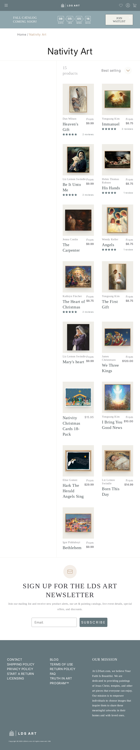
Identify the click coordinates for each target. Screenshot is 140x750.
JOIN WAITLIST (119, 20)
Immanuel (111, 124)
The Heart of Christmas (74, 304)
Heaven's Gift (70, 127)
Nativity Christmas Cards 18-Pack (71, 426)
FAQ (53, 674)
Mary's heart (73, 362)
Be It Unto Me (72, 187)
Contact (14, 659)
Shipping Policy (20, 664)
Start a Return (20, 674)
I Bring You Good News (112, 425)
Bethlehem (72, 547)
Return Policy (62, 669)
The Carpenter (71, 247)
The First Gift (110, 304)
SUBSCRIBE (93, 622)
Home (21, 34)
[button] (6, 5)
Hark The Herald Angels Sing (73, 491)
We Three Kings (110, 368)
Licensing (15, 678)
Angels (108, 245)
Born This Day (110, 492)
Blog (54, 659)
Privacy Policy (20, 669)
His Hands (111, 188)
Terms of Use (61, 664)
